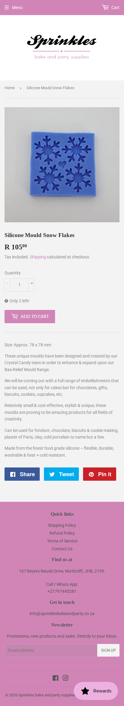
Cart (114, 7)
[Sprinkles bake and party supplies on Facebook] (55, 678)
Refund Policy (62, 533)
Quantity (13, 272)
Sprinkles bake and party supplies (47, 695)
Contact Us (62, 548)
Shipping (38, 257)
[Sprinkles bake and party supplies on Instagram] (66, 678)
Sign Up (108, 650)
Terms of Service (62, 541)
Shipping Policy (62, 525)
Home (10, 88)
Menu (17, 7)
